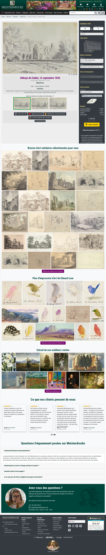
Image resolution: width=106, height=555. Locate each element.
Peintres (18, 13)
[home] (2, 12)
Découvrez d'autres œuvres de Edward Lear (53, 343)
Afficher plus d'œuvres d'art (53, 391)
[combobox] (92, 34)
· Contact (24, 522)
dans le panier (92, 125)
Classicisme (15, 16)
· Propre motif (40, 522)
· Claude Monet (56, 522)
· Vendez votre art (41, 524)
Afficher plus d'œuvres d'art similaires (53, 271)
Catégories (25, 13)
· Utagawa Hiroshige (57, 527)
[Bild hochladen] (103, 13)
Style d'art (32, 13)
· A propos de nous (26, 533)
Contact (65, 12)
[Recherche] (95, 13)
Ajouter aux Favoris (36, 114)
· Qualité (39, 527)
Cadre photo (40, 13)
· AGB (23, 525)
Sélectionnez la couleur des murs (55, 114)
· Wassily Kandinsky (57, 525)
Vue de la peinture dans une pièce (41, 117)
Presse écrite (48, 13)
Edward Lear (23, 16)
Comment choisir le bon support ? (14, 471)
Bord (81, 32)
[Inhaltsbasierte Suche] (99, 13)
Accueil (3, 16)
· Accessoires (40, 531)
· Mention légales (25, 524)
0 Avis (43, 121)
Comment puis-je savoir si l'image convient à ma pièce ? (21, 466)
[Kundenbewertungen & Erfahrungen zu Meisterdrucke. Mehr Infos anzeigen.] (96, 523)
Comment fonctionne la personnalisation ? (17, 451)
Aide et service (58, 13)
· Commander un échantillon (43, 533)
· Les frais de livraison (42, 525)
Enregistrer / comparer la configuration (92, 96)
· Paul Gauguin (56, 524)
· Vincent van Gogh (57, 520)
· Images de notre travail (42, 529)
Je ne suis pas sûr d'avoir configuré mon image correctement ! (23, 477)
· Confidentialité (25, 527)
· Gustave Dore (56, 529)
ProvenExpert (12, 427)
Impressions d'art (10, 13)
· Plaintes (24, 531)
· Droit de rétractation (26, 529)
